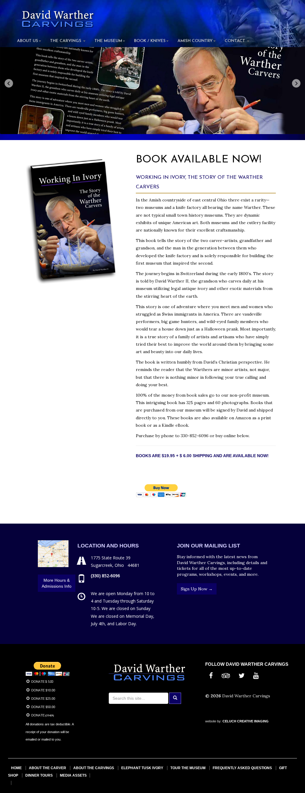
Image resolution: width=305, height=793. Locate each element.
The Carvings (66, 41)
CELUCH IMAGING (245, 721)
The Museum (108, 41)
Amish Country (195, 41)
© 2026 (213, 696)
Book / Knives (150, 41)
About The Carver (47, 768)
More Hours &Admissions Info (56, 583)
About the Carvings (93, 768)
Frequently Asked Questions (242, 768)
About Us (27, 41)
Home (16, 768)
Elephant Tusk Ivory (142, 768)
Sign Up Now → (197, 589)
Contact (235, 41)
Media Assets (73, 775)
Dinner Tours (39, 775)
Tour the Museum (188, 768)
